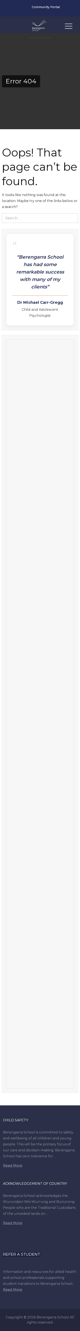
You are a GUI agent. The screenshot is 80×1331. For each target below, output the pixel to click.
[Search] (73, 218)
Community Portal (46, 7)
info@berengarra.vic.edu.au (22, 8)
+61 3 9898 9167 (10, 8)
